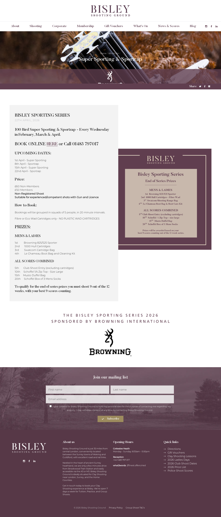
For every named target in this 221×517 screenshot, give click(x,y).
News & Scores (168, 26)
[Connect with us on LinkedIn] (216, 26)
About (15, 26)
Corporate (59, 26)
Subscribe (112, 419)
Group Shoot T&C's (135, 507)
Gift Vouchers (113, 26)
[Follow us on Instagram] (206, 26)
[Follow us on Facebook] (211, 26)
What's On (140, 26)
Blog (193, 26)
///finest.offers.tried (136, 465)
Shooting (36, 26)
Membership (85, 26)
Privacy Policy (116, 507)
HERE (52, 144)
